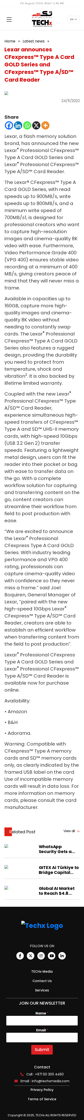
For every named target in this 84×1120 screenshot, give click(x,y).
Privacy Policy (42, 1089)
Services (42, 990)
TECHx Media (42, 971)
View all (69, 831)
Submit (42, 1049)
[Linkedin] (18, 125)
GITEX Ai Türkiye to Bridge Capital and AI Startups (59, 870)
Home (9, 41)
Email (42, 1030)
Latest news (34, 41)
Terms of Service (42, 1099)
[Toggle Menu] (9, 19)
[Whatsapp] (27, 125)
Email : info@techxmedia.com (45, 1081)
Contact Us (42, 981)
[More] (45, 125)
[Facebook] (9, 125)
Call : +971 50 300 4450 (45, 1074)
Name (42, 1013)
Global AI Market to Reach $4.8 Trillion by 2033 (57, 891)
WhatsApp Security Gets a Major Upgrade (55, 849)
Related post (22, 832)
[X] (36, 125)
